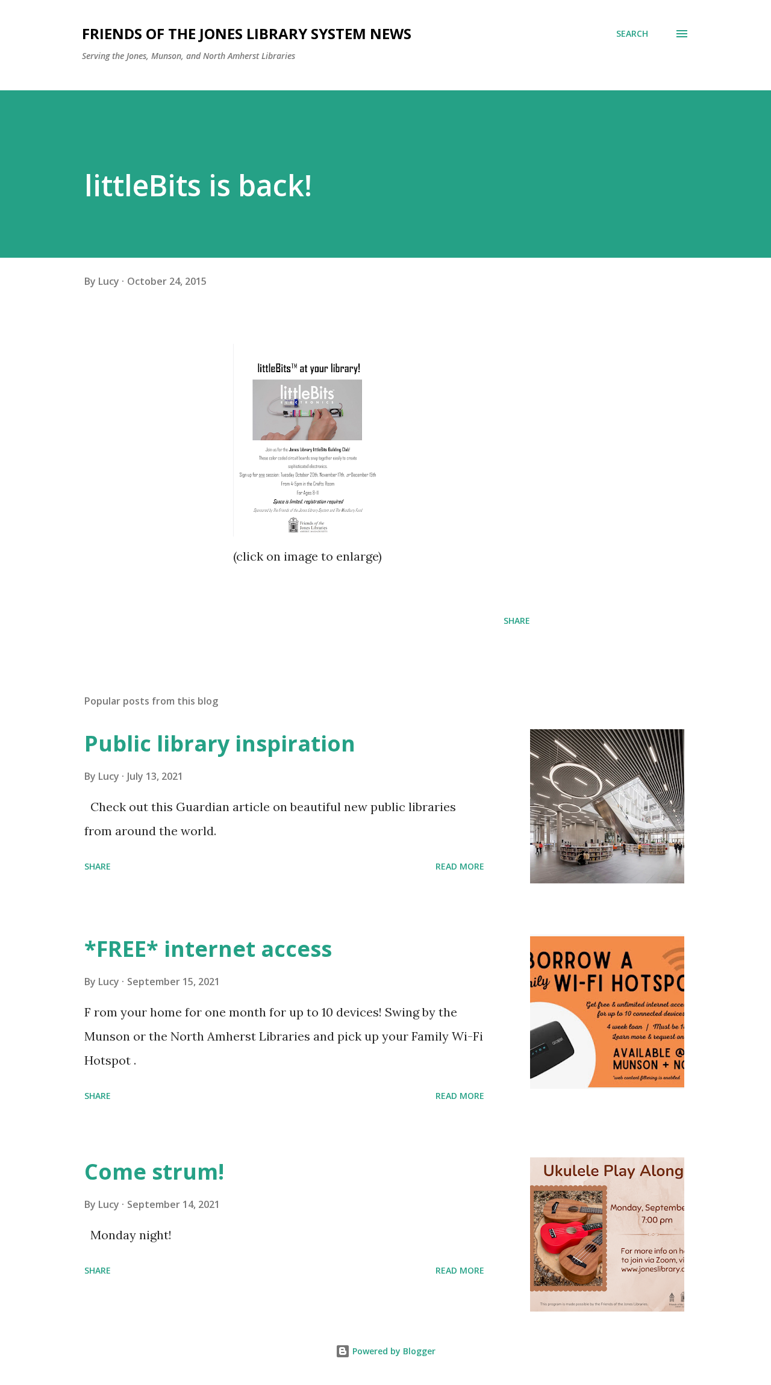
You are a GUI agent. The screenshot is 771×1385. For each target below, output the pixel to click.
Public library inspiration (219, 743)
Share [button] (517, 620)
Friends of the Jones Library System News (246, 33)
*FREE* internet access (208, 948)
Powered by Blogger (392, 1351)
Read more (459, 866)
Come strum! (154, 1171)
